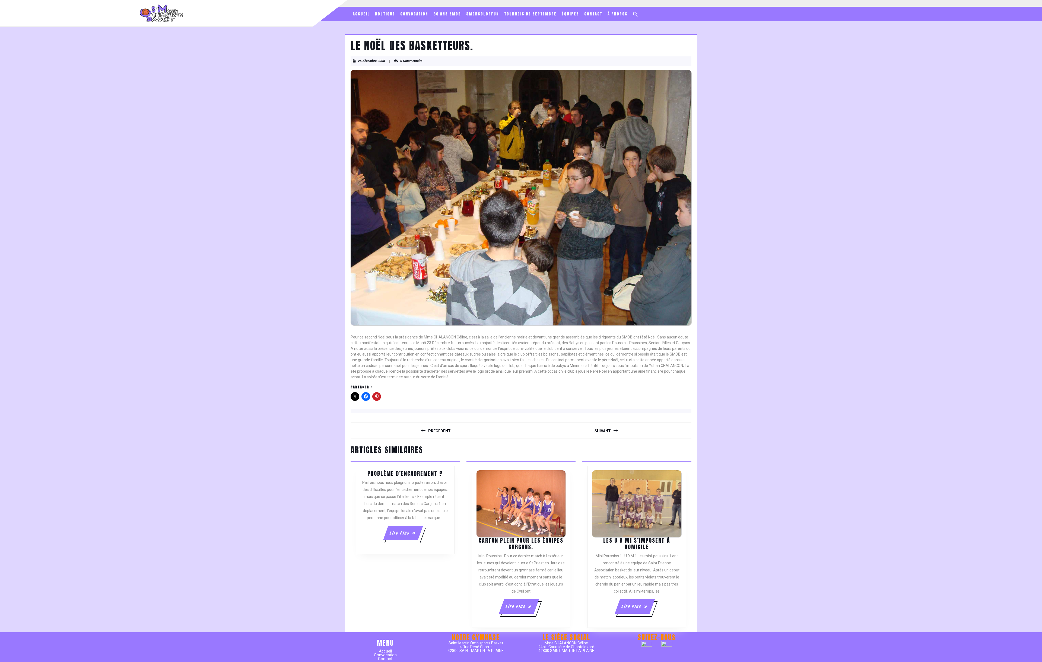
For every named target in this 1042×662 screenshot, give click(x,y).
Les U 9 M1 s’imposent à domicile (636, 543)
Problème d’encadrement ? (405, 473)
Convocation (414, 14)
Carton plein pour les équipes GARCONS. (521, 543)
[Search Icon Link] (635, 14)
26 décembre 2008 (371, 61)
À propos (618, 14)
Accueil (361, 14)
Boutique (385, 14)
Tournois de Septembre (530, 14)
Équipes (570, 14)
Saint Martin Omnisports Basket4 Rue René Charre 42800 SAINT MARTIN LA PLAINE (476, 647)
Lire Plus (406, 535)
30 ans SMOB (447, 14)
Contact (593, 14)
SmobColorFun (482, 14)
